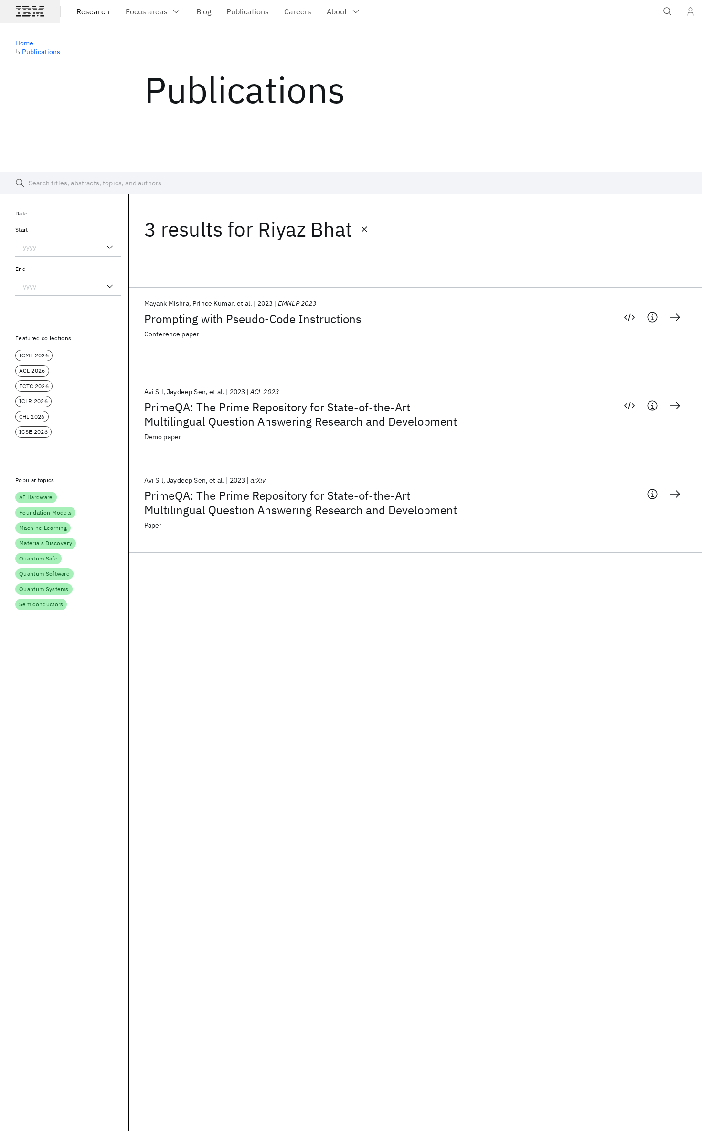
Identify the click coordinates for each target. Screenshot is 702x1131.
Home (24, 43)
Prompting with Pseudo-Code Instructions (253, 319)
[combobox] (68, 247)
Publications (41, 51)
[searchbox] (351, 183)
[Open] (110, 247)
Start (21, 229)
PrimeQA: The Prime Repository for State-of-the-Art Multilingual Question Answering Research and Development (300, 414)
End (20, 268)
